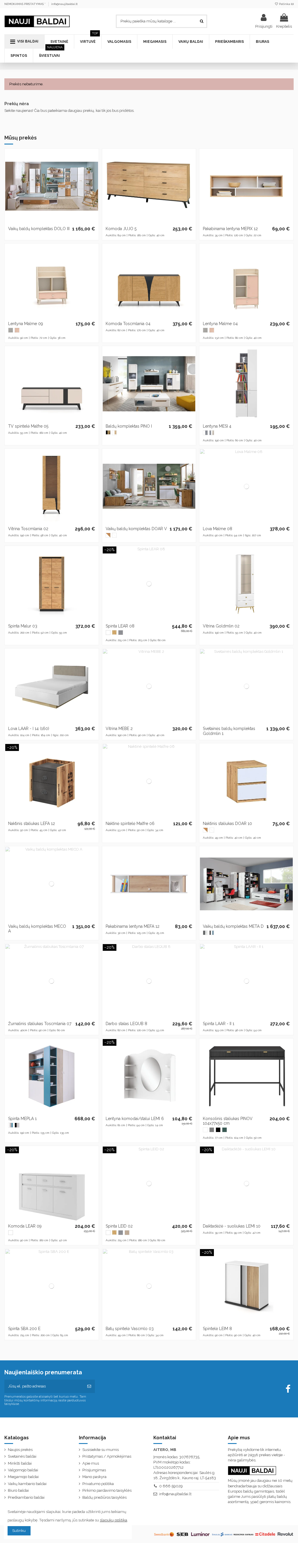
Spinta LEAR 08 (120, 626)
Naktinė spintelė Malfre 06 (130, 823)
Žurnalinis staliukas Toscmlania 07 (39, 1023)
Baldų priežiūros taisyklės (104, 1497)
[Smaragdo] (224, 1129)
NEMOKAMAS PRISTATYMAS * (25, 4)
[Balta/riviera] (114, 432)
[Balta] (205, 1129)
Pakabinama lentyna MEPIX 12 (230, 228)
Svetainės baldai (22, 1456)
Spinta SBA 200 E (24, 1328)
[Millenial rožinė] (17, 330)
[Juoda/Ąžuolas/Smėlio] (17, 1125)
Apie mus (90, 1463)
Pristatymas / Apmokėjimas (106, 1456)
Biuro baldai (18, 1490)
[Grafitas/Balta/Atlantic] (211, 932)
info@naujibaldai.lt (64, 4)
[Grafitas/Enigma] (205, 932)
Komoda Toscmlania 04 (128, 323)
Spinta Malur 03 (22, 626)
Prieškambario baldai (26, 1497)
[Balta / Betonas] (205, 432)
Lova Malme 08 (217, 528)
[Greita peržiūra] (94, 177)
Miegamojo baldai (23, 1477)
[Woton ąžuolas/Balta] (108, 535)
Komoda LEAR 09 (25, 1226)
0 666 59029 (171, 1486)
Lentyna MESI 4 (217, 426)
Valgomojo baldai (23, 1470)
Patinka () (286, 4)
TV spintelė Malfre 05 (28, 426)
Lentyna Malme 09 (25, 323)
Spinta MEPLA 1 (22, 1118)
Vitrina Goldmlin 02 (221, 626)
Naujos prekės (20, 1449)
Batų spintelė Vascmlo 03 (130, 1328)
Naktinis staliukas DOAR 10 (227, 823)
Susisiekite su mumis (100, 1449)
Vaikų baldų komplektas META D (233, 926)
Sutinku (19, 1530)
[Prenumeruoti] (89, 1386)
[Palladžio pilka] (10, 330)
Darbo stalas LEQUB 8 (126, 1023)
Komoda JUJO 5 (121, 228)
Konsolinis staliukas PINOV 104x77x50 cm (228, 1121)
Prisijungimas (94, 1470)
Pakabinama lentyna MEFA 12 (132, 926)
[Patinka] (94, 157)
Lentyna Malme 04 (220, 323)
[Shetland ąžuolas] (114, 632)
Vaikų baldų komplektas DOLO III (39, 228)
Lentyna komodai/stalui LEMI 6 (135, 1118)
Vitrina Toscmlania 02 (28, 528)
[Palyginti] (94, 167)
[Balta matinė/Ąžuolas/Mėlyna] (10, 1125)
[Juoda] (218, 1129)
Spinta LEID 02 (119, 1226)
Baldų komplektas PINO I (129, 426)
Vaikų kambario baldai (27, 1484)
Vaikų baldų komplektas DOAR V (136, 528)
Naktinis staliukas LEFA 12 (31, 823)
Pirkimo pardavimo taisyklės (107, 1490)
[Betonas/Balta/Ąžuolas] (211, 432)
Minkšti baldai (20, 1463)
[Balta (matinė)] (108, 632)
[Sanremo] (127, 1232)
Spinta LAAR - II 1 (218, 1023)
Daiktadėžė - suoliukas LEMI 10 (231, 1226)
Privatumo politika (98, 1484)
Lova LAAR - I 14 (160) (28, 728)
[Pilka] (120, 632)
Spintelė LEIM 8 (217, 1328)
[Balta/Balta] (114, 535)
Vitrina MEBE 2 (119, 728)
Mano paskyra (94, 1477)
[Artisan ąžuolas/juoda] (108, 432)
